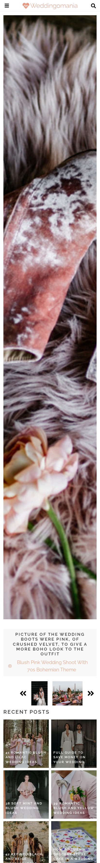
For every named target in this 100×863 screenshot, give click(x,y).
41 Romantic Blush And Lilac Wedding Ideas (26, 757)
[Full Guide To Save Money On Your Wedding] (74, 743)
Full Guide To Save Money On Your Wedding (69, 757)
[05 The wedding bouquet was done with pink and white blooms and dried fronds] (39, 693)
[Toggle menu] (6, 6)
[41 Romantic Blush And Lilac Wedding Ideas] (26, 743)
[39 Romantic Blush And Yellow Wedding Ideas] (74, 794)
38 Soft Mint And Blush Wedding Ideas (24, 808)
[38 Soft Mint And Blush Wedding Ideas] (26, 794)
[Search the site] (93, 6)
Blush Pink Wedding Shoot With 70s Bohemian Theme (52, 666)
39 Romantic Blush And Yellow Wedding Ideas (73, 808)
